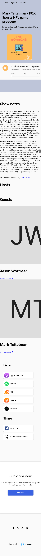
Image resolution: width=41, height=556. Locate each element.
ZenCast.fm (25, 178)
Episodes (14, 3)
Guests (23, 3)
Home (7, 3)
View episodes (5, 278)
